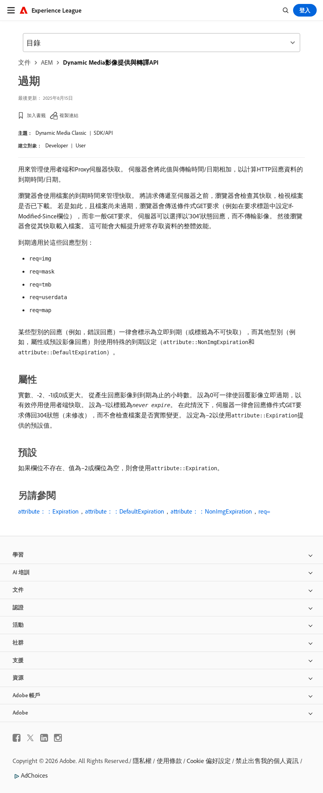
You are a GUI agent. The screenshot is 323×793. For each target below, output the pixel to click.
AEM (47, 62)
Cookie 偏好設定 (209, 761)
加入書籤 (36, 115)
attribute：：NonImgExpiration (211, 511)
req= (264, 511)
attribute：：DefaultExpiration (124, 511)
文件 (24, 62)
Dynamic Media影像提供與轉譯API (110, 62)
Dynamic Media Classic (60, 132)
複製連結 (68, 115)
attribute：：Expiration (48, 511)
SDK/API (103, 132)
